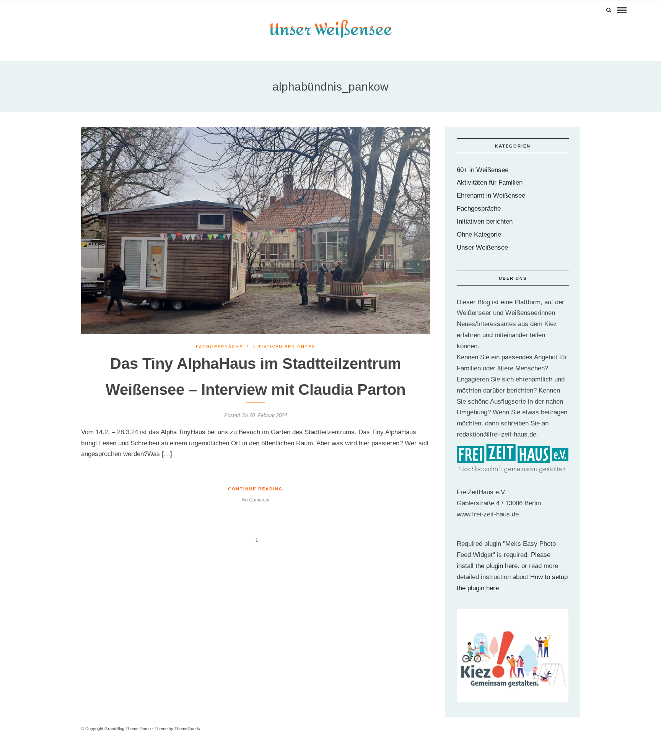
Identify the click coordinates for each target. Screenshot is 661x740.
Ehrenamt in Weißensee (491, 195)
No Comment (255, 500)
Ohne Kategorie (479, 234)
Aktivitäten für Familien (490, 182)
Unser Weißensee (482, 247)
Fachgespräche (219, 346)
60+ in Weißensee (482, 170)
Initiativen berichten (283, 346)
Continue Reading (255, 489)
